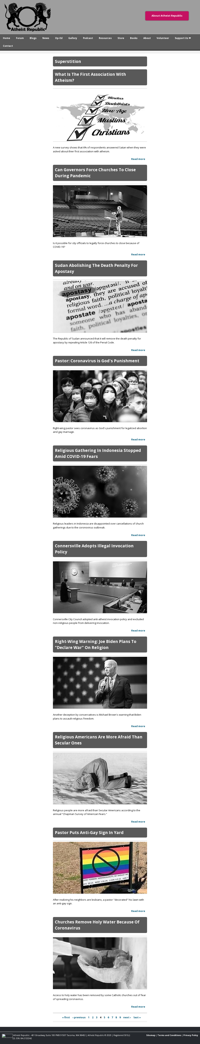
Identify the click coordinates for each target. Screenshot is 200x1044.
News (45, 38)
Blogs (33, 38)
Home (6, 38)
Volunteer (163, 38)
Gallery (72, 38)
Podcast (88, 38)
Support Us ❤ (183, 38)
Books (134, 38)
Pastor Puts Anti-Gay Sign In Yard (89, 832)
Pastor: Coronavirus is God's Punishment (97, 360)
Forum (20, 38)
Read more (138, 159)
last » (137, 1017)
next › (127, 1017)
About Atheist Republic (167, 15)
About (147, 38)
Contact (8, 45)
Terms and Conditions (169, 1035)
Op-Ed (58, 38)
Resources (105, 38)
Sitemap (150, 1035)
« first (66, 1017)
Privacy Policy (190, 1035)
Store (121, 38)
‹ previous (79, 1017)
